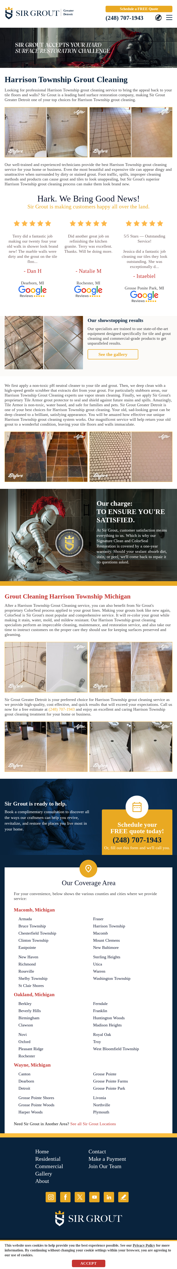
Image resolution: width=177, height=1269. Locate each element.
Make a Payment (107, 1159)
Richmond (27, 964)
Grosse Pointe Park (109, 1088)
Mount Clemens (106, 940)
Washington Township (111, 978)
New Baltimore (106, 947)
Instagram (51, 1197)
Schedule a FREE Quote (139, 9)
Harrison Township (109, 926)
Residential (48, 1159)
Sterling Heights (106, 957)
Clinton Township (33, 940)
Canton (24, 1074)
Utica (97, 964)
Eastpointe (27, 947)
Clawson (25, 1025)
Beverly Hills (29, 1010)
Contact (97, 1152)
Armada (25, 919)
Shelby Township (32, 978)
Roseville (26, 971)
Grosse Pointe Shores (36, 1097)
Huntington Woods (109, 1018)
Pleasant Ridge (30, 1048)
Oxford (24, 1041)
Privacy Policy (144, 1245)
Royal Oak (102, 1034)
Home (42, 1152)
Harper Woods (30, 1112)
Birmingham (28, 1018)
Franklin (100, 1010)
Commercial (49, 1166)
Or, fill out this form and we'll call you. (137, 847)
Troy (97, 1041)
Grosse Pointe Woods (36, 1105)
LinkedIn (109, 1197)
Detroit (24, 1088)
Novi (22, 1034)
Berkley (25, 1003)
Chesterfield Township (37, 933)
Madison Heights (107, 1025)
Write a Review (123, 1197)
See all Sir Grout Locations (93, 1124)
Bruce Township (32, 926)
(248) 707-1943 (124, 18)
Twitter (80, 1197)
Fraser (98, 919)
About (42, 1181)
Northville (101, 1105)
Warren (99, 971)
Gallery (43, 1174)
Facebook (65, 1197)
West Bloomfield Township (116, 1048)
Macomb (100, 933)
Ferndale (100, 1003)
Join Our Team (104, 1166)
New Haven (28, 957)
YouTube (94, 1197)
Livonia (99, 1097)
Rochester (26, 1056)
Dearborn (26, 1081)
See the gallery (112, 354)
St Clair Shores (31, 985)
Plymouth (101, 1112)
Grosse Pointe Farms (110, 1081)
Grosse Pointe (104, 1074)
